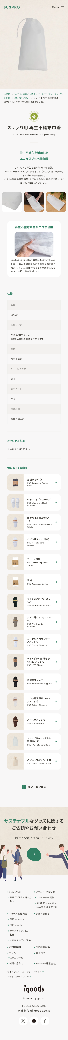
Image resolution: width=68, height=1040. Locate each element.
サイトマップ (13, 971)
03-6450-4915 (37, 1005)
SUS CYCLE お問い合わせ (20, 899)
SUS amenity (17, 919)
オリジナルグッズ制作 (20, 940)
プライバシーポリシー (18, 976)
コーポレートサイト (31, 971)
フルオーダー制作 (45, 897)
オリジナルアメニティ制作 (20, 932)
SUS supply (16, 925)
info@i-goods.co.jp (37, 1010)
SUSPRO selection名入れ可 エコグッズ (47, 905)
